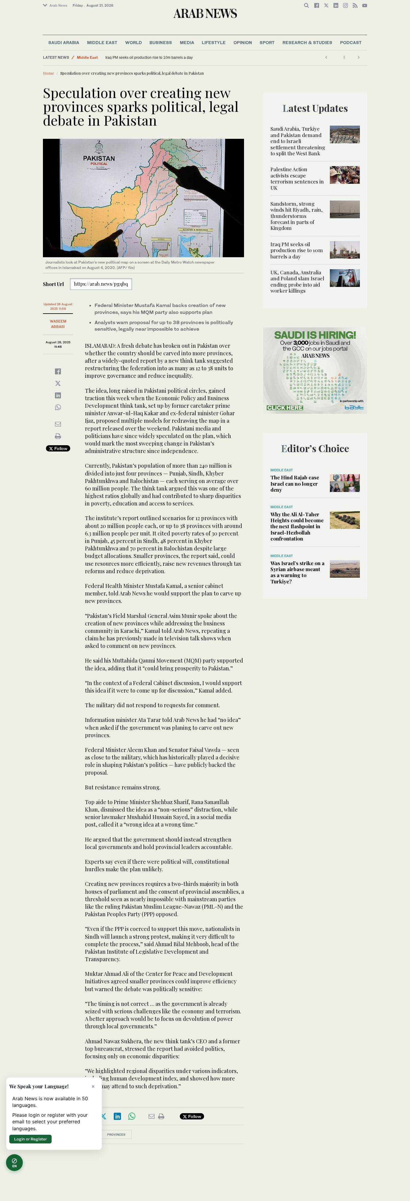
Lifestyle (214, 42)
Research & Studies (307, 42)
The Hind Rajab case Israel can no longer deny (294, 483)
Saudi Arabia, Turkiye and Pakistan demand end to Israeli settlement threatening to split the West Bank (297, 140)
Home (48, 73)
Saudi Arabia (63, 42)
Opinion (243, 42)
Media (187, 42)
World (133, 42)
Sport (267, 42)
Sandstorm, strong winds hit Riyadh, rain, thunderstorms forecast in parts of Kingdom (296, 215)
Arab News (58, 5)
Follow (60, 448)
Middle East (102, 42)
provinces (116, 1134)
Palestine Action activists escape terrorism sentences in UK (297, 178)
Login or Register (30, 1139)
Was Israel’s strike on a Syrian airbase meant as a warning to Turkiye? (297, 572)
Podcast (351, 42)
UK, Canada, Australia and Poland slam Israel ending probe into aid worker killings (297, 281)
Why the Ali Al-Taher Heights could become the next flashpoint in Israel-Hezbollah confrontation (297, 526)
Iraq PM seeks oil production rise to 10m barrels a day (149, 57)
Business (160, 42)
